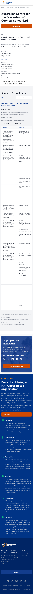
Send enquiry (16, 26)
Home (2, 7)
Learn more (6, 414)
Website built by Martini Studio (8, 589)
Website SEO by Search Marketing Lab (23, 589)
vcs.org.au (4, 59)
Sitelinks (16, 572)
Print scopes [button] (7, 97)
